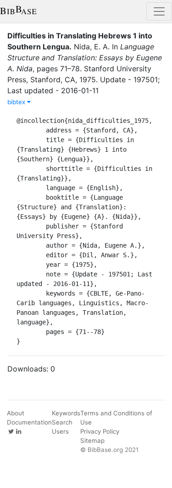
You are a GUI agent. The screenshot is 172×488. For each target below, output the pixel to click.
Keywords (66, 413)
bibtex (17, 102)
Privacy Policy (99, 431)
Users (60, 431)
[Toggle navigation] (159, 11)
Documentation (29, 422)
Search (62, 422)
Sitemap (92, 440)
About (15, 413)
